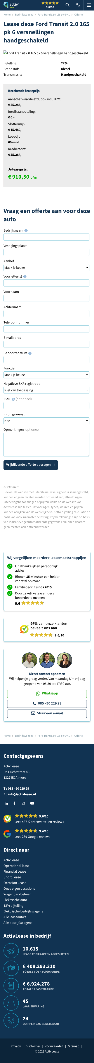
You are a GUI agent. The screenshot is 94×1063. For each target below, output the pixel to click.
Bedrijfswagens (24, 15)
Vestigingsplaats (15, 245)
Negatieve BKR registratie (21, 383)
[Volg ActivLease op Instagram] (24, 803)
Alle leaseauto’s (14, 917)
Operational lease (16, 865)
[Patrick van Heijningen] (29, 660)
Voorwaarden (54, 1046)
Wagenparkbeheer (17, 894)
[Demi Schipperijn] (64, 660)
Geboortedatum (15, 353)
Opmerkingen (21, 429)
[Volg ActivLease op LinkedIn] (7, 803)
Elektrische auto (15, 900)
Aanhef (8, 261)
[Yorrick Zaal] (47, 660)
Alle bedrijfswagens (17, 922)
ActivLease (11, 860)
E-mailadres (12, 337)
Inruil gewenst (13, 414)
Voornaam (11, 291)
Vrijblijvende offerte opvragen (28, 464)
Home (6, 15)
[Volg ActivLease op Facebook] (16, 803)
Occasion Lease (14, 882)
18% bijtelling (13, 905)
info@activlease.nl (22, 794)
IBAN (17, 399)
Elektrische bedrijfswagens (23, 911)
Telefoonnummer (16, 322)
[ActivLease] (11, 5)
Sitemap (73, 1046)
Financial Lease (14, 871)
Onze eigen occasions (19, 888)
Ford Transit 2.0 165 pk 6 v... (54, 15)
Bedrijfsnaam (13, 230)
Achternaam (12, 307)
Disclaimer (33, 1046)
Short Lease (12, 877)
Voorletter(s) (13, 276)
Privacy (16, 1046)
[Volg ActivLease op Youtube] (33, 803)
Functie (8, 368)
